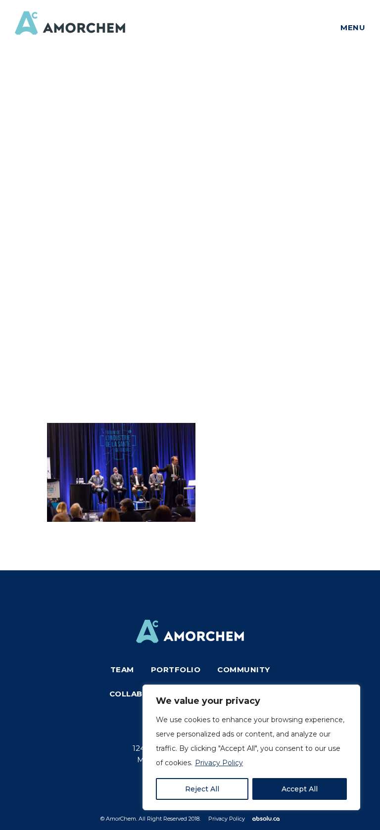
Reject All (202, 788)
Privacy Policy (219, 762)
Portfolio (176, 669)
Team (122, 669)
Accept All (300, 788)
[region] (251, 747)
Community (243, 669)
